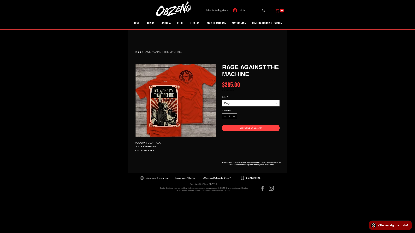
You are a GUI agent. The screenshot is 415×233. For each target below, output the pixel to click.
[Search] (263, 10)
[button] (280, 10)
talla (225, 97)
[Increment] (234, 116)
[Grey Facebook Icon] (262, 188)
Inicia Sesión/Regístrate (217, 10)
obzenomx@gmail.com (157, 178)
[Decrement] (225, 116)
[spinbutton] (229, 116)
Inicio (138, 51)
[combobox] (251, 103)
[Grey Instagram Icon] (271, 188)
